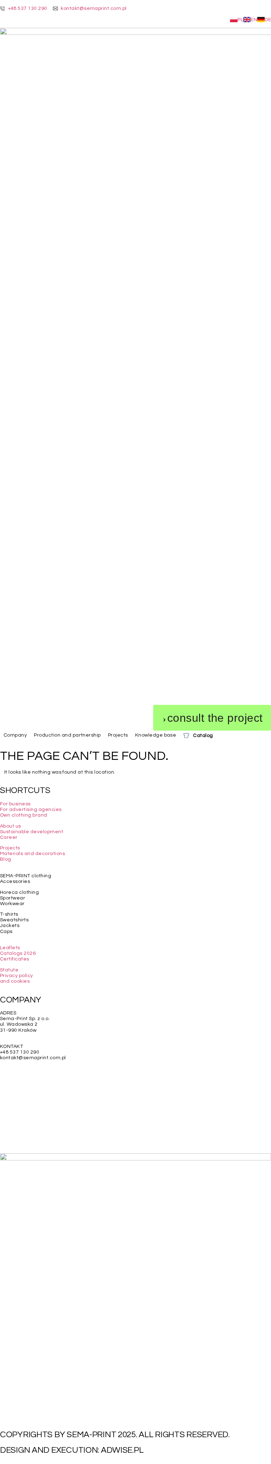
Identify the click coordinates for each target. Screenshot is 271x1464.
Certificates (14, 959)
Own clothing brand (23, 815)
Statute (9, 970)
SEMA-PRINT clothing (25, 875)
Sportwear (12, 898)
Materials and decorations (32, 853)
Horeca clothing (19, 892)
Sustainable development (31, 831)
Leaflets (10, 947)
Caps (6, 931)
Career (9, 837)
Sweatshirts (14, 919)
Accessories (15, 881)
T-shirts (9, 914)
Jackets (9, 925)
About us (10, 826)
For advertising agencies (31, 809)
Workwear (12, 903)
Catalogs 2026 (18, 953)
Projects (10, 848)
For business (15, 803)
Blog (5, 859)
